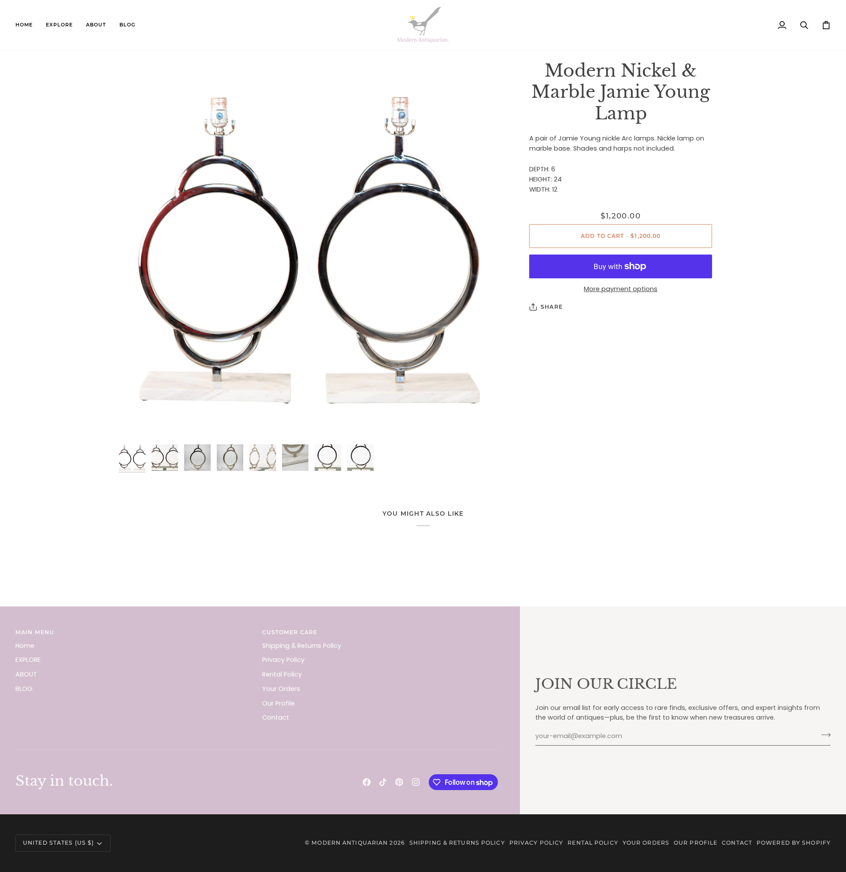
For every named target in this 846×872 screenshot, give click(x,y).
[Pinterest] (399, 782)
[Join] (823, 735)
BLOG (24, 688)
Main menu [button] (34, 632)
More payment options (620, 289)
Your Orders (281, 688)
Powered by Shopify (794, 842)
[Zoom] (309, 250)
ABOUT (26, 674)
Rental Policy (282, 674)
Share (552, 306)
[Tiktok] (382, 782)
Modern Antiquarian (350, 842)
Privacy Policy (283, 659)
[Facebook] (367, 782)
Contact (275, 717)
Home (24, 645)
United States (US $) (58, 842)
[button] (59, 25)
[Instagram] (416, 782)
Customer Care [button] (289, 632)
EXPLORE (28, 659)
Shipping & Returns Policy (301, 645)
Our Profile (278, 703)
